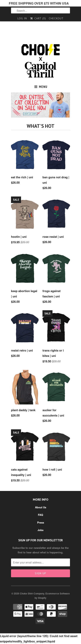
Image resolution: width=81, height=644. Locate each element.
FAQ (40, 515)
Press (40, 522)
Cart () (39, 18)
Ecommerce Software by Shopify (52, 596)
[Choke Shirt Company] (40, 61)
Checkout (56, 18)
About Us (40, 507)
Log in (22, 18)
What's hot (40, 126)
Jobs (40, 530)
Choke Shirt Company (32, 593)
